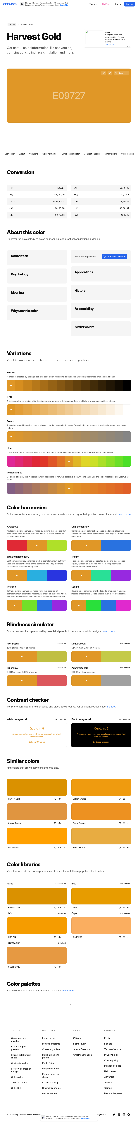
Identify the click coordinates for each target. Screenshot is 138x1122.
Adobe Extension (82, 1049)
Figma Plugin (79, 1043)
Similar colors (110, 154)
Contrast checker (92, 154)
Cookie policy (111, 1060)
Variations (33, 154)
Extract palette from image (21, 1056)
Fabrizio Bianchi (25, 1114)
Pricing (107, 1038)
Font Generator (50, 1093)
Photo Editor (48, 1063)
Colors (12, 24)
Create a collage (50, 1082)
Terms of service (112, 1049)
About (22, 154)
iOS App (77, 1038)
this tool (110, 706)
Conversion (10, 154)
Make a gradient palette (50, 1056)
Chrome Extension (82, 1054)
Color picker (17, 1077)
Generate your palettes (18, 1039)
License (108, 1043)
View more (68, 990)
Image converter (50, 1068)
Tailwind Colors (19, 1082)
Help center (110, 1071)
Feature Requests (113, 1093)
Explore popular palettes (19, 1048)
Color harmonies (50, 154)
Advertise (109, 1076)
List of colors (48, 1038)
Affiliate (108, 1082)
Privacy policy (111, 1054)
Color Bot (16, 1088)
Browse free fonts (51, 1088)
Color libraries (127, 154)
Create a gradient (51, 1049)
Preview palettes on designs (21, 1070)
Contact (108, 1088)
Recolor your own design (51, 1075)
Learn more (124, 514)
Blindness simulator (71, 154)
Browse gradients (51, 1043)
